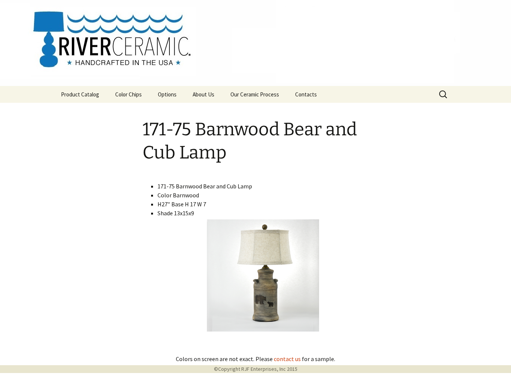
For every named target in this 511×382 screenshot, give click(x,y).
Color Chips (128, 94)
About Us (203, 94)
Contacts (306, 94)
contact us (287, 359)
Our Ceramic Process (254, 94)
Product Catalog (80, 94)
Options (167, 94)
